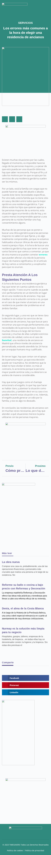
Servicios (25, 22)
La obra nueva (11, 562)
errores (43, 254)
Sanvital (7, 340)
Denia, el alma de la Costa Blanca (23, 608)
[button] (47, 5)
